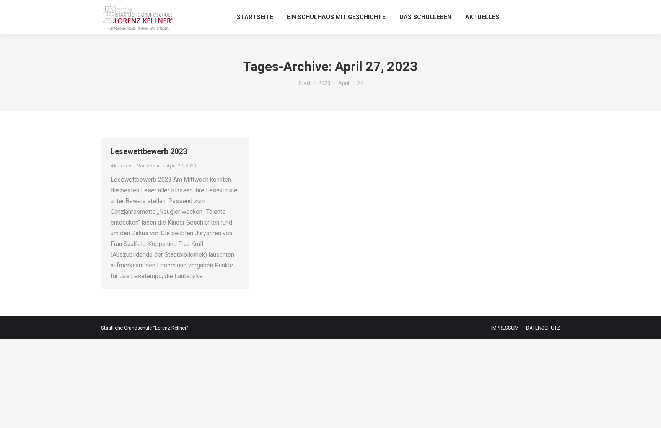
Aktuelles (121, 166)
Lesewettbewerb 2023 (149, 151)
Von (149, 166)
